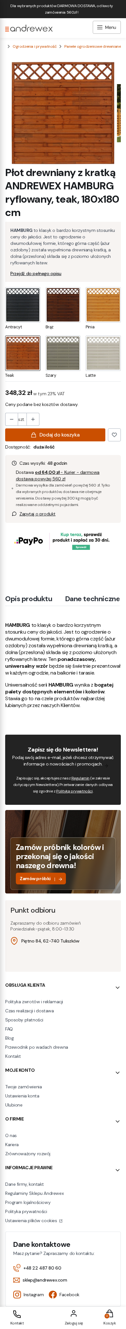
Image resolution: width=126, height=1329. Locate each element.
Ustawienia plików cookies (31, 1220)
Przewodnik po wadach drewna (36, 1047)
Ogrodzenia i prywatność (35, 46)
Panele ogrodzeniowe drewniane (92, 46)
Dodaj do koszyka (59, 434)
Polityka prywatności (26, 1211)
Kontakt (13, 1056)
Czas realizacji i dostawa (29, 1011)
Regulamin (80, 778)
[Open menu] (107, 28)
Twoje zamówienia (23, 1087)
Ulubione (14, 1105)
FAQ (9, 1029)
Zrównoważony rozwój (27, 1154)
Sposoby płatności (24, 1020)
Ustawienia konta (22, 1096)
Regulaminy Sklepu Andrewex (34, 1193)
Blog (9, 1038)
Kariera (12, 1144)
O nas (11, 1135)
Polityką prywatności (74, 791)
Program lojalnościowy (27, 1202)
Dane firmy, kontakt (24, 1184)
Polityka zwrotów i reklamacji (34, 1002)
